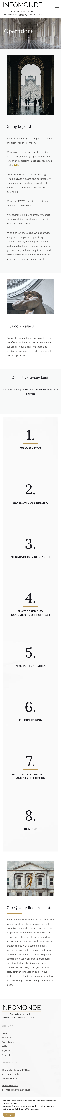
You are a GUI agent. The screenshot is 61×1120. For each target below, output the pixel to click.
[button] (56, 8)
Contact (6, 1055)
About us (6, 1037)
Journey (6, 1050)
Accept (9, 1115)
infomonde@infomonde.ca (16, 1089)
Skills (16, 165)
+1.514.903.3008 (10, 1085)
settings (35, 1109)
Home (5, 1033)
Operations (8, 1041)
